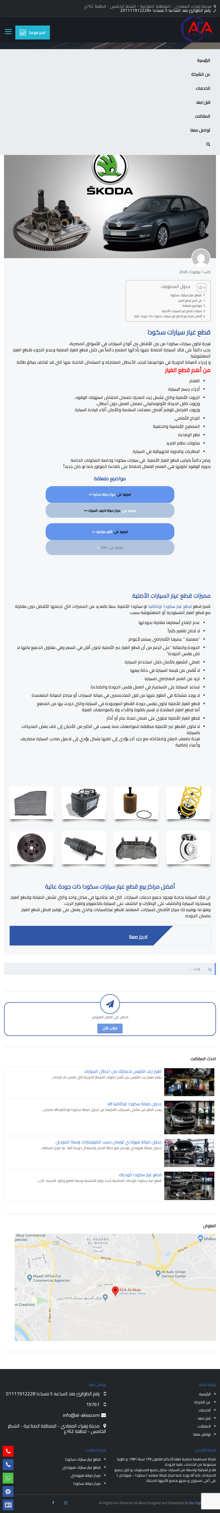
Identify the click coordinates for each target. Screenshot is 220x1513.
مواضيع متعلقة (192, 305)
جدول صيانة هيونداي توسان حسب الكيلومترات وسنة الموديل (109, 1142)
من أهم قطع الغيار (190, 300)
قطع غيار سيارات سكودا (185, 295)
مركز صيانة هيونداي (86, 1475)
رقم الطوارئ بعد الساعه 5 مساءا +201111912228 (165, 10)
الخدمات (203, 88)
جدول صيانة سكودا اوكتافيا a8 (135, 1104)
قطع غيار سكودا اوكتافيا (170, 606)
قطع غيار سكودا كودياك (140, 1175)
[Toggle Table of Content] (199, 287)
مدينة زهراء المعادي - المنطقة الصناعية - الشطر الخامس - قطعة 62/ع (57, 1428)
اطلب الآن (110, 1028)
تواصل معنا (200, 130)
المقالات (202, 116)
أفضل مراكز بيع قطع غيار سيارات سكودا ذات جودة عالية (168, 316)
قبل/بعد (203, 102)
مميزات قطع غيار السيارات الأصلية (182, 311)
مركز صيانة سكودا (104, 494)
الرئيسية (203, 60)
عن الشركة (200, 74)
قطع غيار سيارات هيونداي (81, 1467)
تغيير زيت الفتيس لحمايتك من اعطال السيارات (123, 1071)
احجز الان (24, 399)
